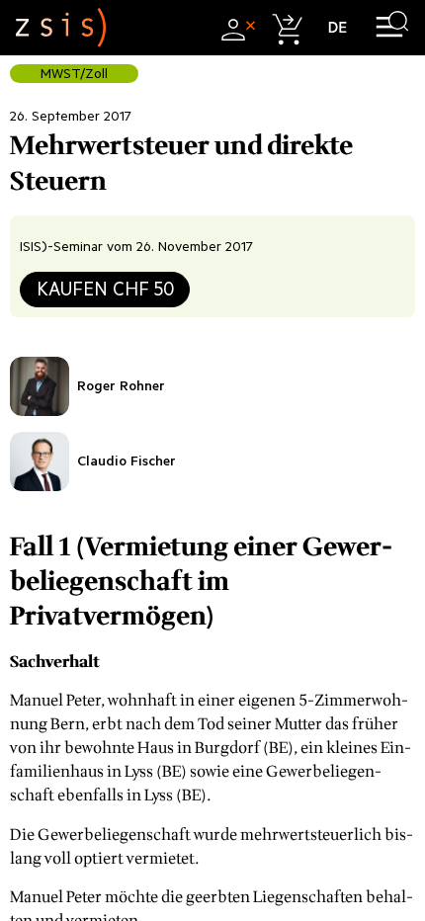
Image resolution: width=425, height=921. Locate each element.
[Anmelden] (235, 27)
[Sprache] (337, 27)
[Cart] (286, 27)
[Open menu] (392, 27)
